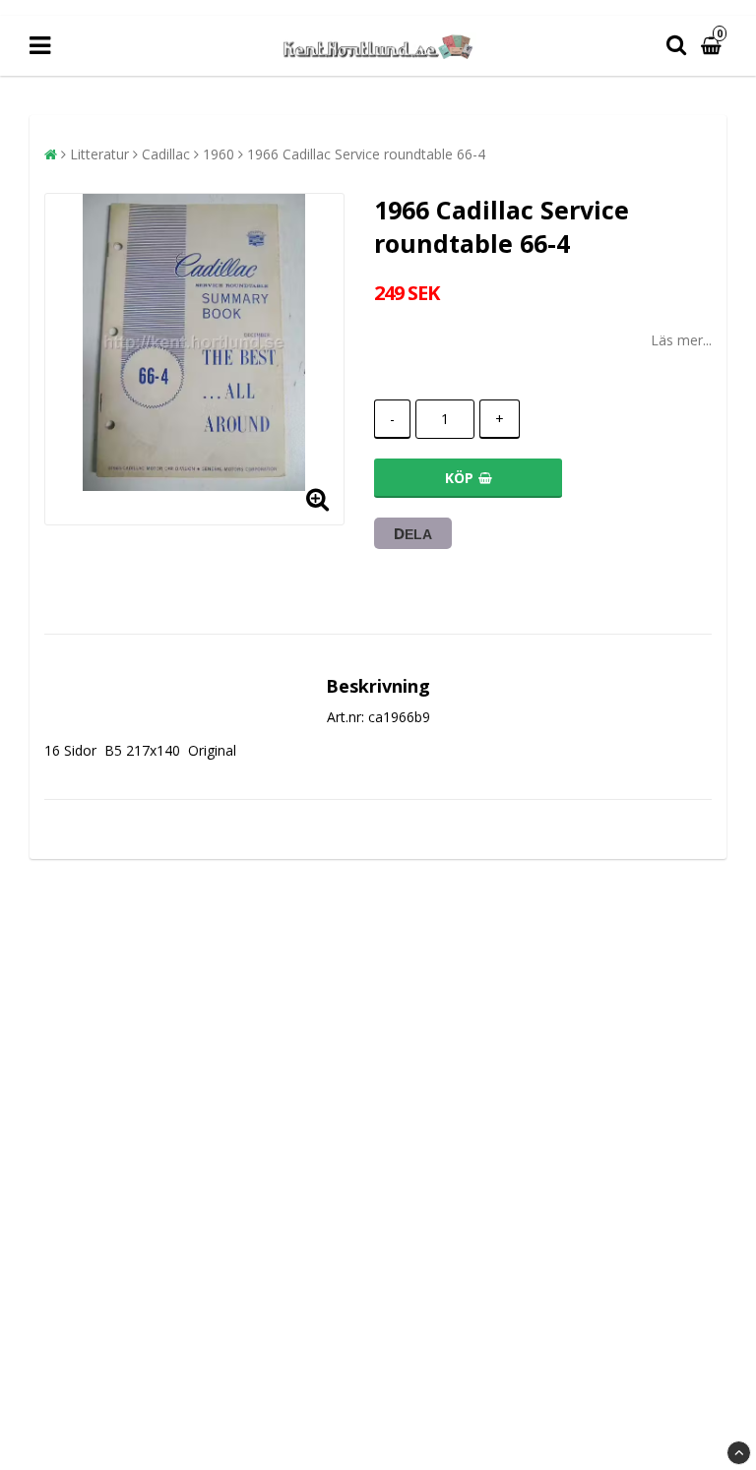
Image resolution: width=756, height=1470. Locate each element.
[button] (713, 46)
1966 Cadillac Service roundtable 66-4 (366, 154)
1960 (218, 154)
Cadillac (166, 154)
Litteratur (99, 154)
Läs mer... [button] (681, 340)
